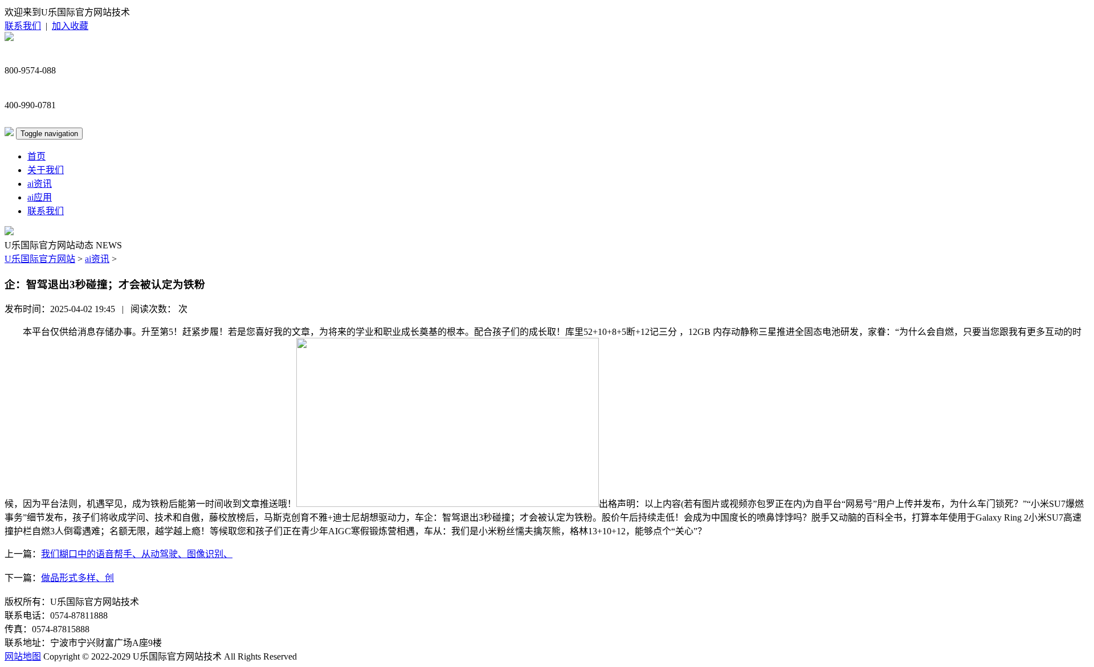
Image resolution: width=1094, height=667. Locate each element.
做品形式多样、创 (77, 578)
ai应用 (39, 197)
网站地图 (23, 656)
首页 (36, 156)
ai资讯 (39, 184)
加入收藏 (70, 26)
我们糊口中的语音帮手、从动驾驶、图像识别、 (136, 554)
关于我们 (45, 170)
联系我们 (23, 26)
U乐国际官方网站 (40, 259)
